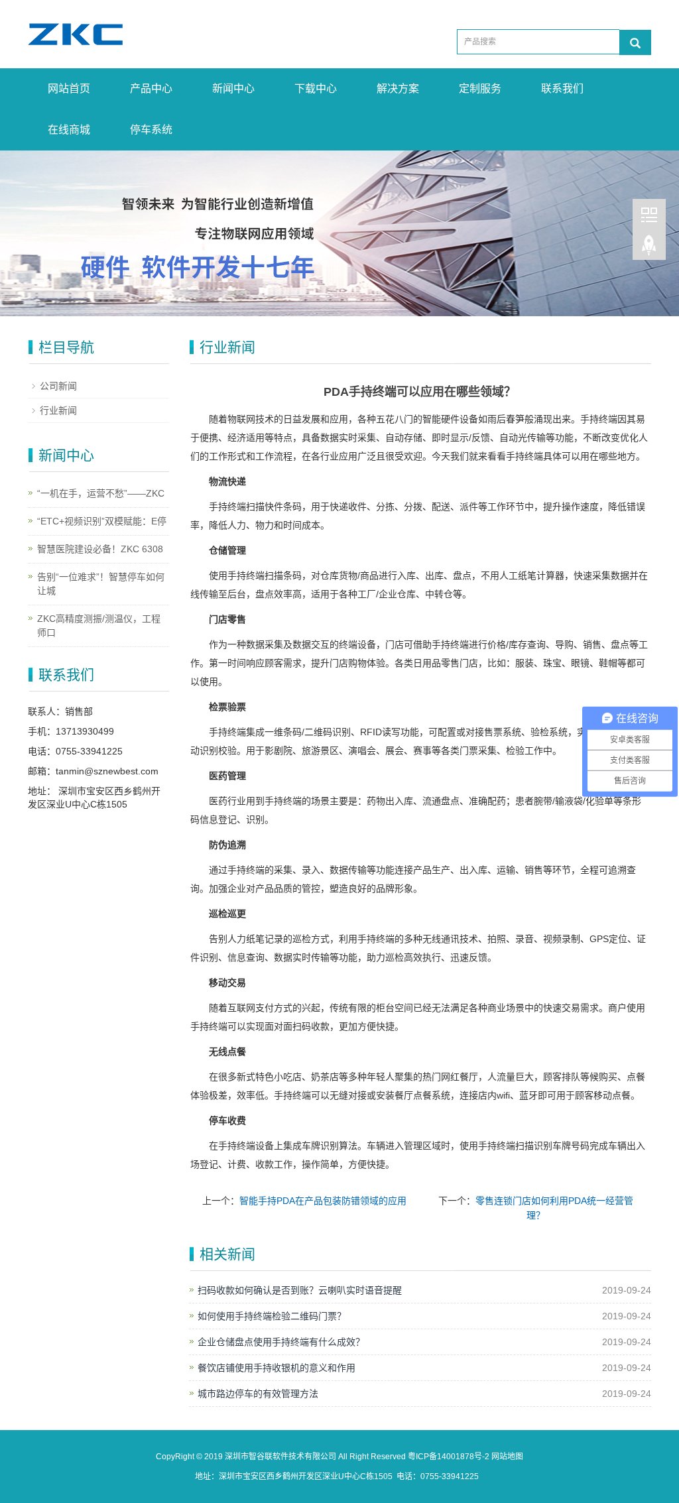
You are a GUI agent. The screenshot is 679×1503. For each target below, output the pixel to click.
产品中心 (151, 88)
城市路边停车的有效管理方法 (258, 1393)
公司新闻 (58, 386)
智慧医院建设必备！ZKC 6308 (100, 549)
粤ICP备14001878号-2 (448, 1456)
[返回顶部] (649, 251)
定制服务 (480, 88)
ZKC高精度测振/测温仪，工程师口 (98, 625)
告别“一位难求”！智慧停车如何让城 (100, 583)
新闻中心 (233, 88)
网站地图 (507, 1456)
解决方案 (398, 88)
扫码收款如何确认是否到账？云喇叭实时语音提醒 (300, 1290)
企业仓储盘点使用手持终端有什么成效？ (281, 1342)
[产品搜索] (635, 42)
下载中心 (315, 88)
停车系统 (151, 129)
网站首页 (69, 88)
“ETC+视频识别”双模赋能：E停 (101, 521)
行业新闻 (58, 410)
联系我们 (562, 88)
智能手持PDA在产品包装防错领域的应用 (322, 1200)
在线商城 (69, 129)
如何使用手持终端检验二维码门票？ (272, 1316)
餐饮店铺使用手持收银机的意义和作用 (276, 1367)
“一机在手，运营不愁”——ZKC (100, 493)
